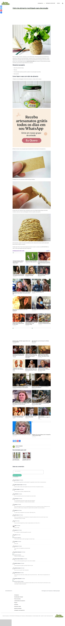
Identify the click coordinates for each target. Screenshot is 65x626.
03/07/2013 (17, 447)
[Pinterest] (1, 10)
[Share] (1, 12)
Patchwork (16, 604)
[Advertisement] (32, 17)
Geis (15, 525)
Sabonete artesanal (17, 608)
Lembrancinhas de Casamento (19, 600)
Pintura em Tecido (17, 606)
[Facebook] (1, 6)
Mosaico (15, 602)
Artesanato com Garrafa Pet (19, 610)
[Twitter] (1, 8)
